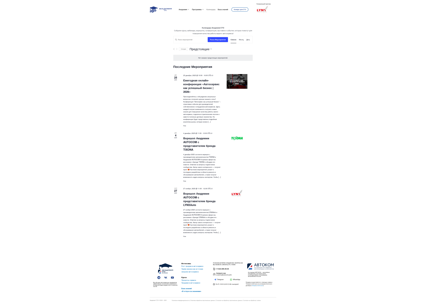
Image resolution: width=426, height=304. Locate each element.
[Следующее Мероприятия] (176, 49)
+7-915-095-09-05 (222, 269)
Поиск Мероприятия (218, 39)
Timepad (254, 285)
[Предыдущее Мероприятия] (174, 49)
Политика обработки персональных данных (202, 300)
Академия (183, 9)
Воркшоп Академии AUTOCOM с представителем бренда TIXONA (199, 143)
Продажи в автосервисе (190, 283)
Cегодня (183, 49)
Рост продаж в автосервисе (192, 266)
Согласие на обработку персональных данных (229, 300)
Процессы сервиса (188, 280)
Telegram (220, 279)
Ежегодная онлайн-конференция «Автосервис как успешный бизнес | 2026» (201, 86)
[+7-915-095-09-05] (214, 269)
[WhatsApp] (231, 279)
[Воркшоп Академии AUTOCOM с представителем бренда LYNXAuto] (237, 193)
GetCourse (260, 285)
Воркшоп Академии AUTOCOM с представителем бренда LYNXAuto (199, 199)
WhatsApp (236, 279)
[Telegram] (215, 279)
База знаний (223, 9)
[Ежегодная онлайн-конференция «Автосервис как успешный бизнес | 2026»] (237, 81)
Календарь (211, 9)
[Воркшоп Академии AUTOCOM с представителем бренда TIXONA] (237, 138)
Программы (197, 9)
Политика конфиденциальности (180, 300)
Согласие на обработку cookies (252, 300)
